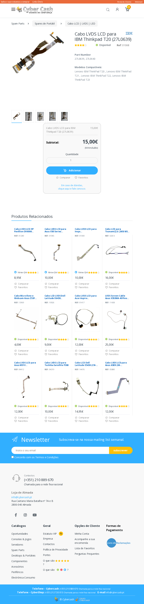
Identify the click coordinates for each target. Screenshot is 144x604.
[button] (108, 9)
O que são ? (49, 562)
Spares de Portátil (44, 23)
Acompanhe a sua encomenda (85, 540)
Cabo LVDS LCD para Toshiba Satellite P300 (57, 364)
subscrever (120, 450)
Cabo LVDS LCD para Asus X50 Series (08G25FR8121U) (55, 230)
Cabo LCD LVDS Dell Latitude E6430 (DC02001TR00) (55, 297)
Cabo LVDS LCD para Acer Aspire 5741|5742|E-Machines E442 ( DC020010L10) (87, 297)
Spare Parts (17, 23)
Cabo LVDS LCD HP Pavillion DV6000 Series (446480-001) (24, 230)
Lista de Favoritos (84, 548)
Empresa (48, 538)
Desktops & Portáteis (23, 555)
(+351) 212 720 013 (54, 592)
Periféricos (17, 572)
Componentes (19, 561)
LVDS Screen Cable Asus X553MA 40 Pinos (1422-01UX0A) (116, 297)
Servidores (17, 544)
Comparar (64, 177)
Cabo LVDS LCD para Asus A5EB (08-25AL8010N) (116, 364)
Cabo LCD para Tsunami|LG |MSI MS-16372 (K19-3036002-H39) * (117, 230)
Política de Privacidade (55, 549)
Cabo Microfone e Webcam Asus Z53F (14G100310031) (24, 297)
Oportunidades (19, 533)
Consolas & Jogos (21, 539)
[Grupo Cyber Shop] (82, 599)
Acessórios (17, 566)
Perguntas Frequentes (87, 553)
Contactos (49, 544)
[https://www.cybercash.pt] (34, 9)
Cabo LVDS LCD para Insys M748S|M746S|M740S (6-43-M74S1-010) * (86, 230)
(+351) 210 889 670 (38, 479)
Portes (46, 555)
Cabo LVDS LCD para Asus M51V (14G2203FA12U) (25, 364)
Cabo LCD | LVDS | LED (81, 23)
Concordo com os (36, 457)
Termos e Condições (46, 457)
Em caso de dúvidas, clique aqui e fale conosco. (72, 187)
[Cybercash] (56, 599)
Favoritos (83, 177)
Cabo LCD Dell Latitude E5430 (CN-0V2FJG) (85, 364)
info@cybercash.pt (21, 497)
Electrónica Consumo (23, 577)
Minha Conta (82, 533)
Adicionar (74, 170)
